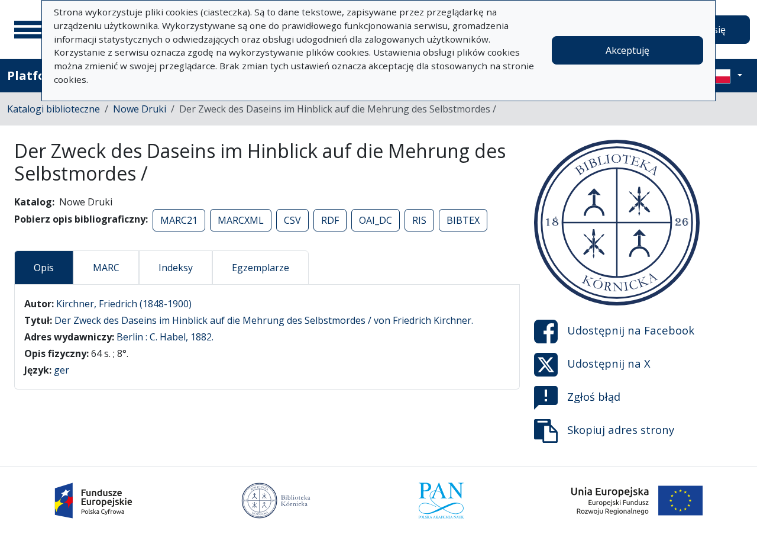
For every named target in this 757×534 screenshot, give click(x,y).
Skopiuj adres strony (620, 429)
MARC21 (179, 220)
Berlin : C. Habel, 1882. (165, 336)
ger (61, 370)
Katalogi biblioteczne (53, 108)
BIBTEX (463, 220)
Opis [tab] (44, 267)
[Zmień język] (725, 76)
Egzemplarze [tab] (260, 267)
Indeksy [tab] (175, 267)
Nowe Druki (139, 108)
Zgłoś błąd (593, 396)
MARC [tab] (106, 267)
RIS (419, 220)
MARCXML (241, 220)
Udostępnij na (630, 330)
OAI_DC (375, 220)
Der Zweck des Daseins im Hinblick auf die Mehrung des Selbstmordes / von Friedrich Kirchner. (263, 320)
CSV (292, 220)
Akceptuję (627, 50)
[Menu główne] (29, 29)
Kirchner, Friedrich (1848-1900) (124, 303)
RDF (330, 220)
